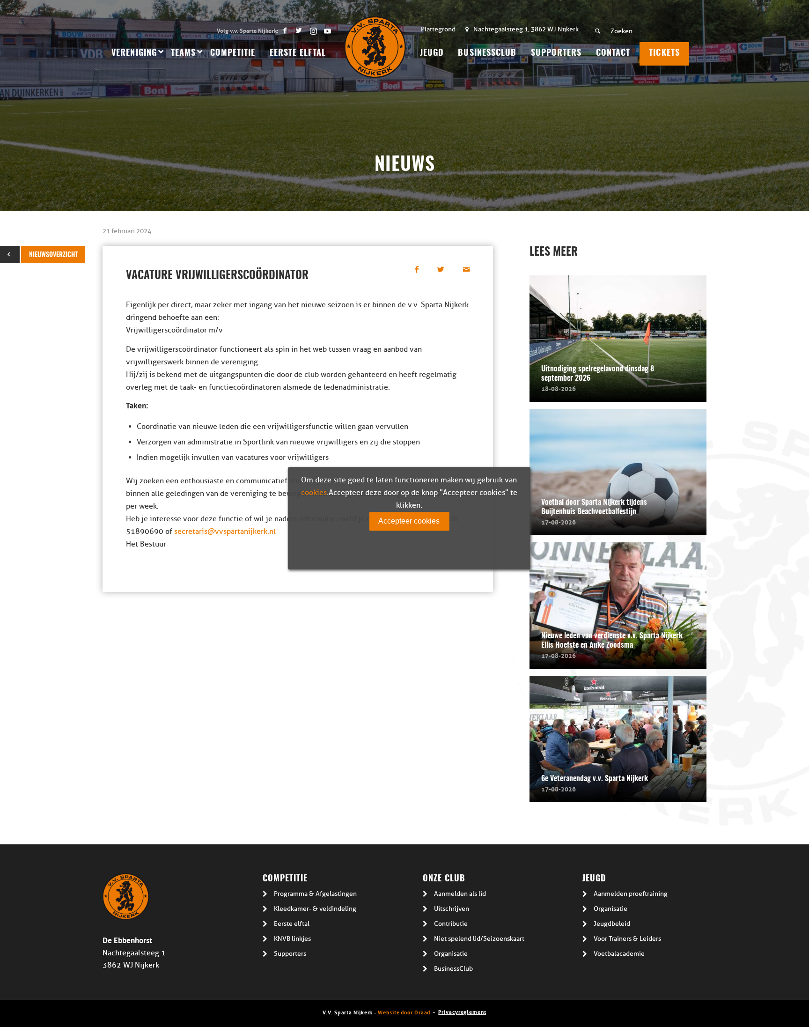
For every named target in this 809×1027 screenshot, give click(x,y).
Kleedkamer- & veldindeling (315, 909)
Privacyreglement (462, 1011)
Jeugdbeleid (612, 924)
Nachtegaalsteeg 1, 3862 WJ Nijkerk (526, 29)
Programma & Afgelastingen (315, 894)
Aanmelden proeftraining (631, 894)
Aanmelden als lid (460, 894)
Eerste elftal (291, 924)
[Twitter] (299, 30)
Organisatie (451, 954)
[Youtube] (327, 30)
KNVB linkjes (292, 939)
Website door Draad (404, 1012)
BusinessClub (453, 969)
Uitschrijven (451, 909)
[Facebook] (285, 30)
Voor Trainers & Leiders (627, 939)
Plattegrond (438, 29)
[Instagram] (313, 30)
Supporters (290, 954)
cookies (314, 492)
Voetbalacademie (619, 954)
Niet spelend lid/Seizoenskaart (479, 939)
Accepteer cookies (409, 521)
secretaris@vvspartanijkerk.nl (225, 531)
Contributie (451, 924)
